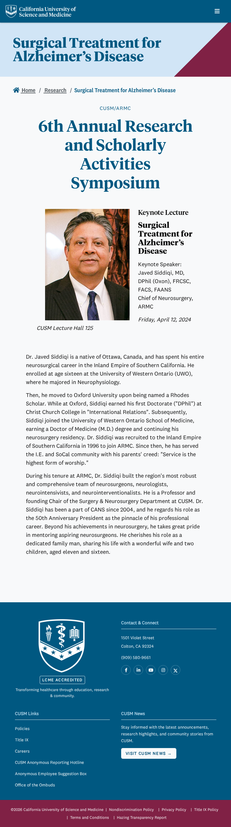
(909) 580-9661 (136, 657)
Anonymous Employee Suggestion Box (51, 773)
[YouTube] (151, 670)
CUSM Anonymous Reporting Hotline (49, 762)
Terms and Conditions (89, 817)
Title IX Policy (206, 809)
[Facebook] (126, 670)
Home (28, 90)
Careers (22, 751)
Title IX (21, 739)
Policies (22, 728)
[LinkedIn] (138, 670)
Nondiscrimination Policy (131, 809)
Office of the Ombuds (35, 785)
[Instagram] (163, 670)
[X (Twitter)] (175, 670)
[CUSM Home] (62, 645)
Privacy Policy (174, 809)
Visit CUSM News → (149, 753)
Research (54, 90)
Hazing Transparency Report (141, 817)
